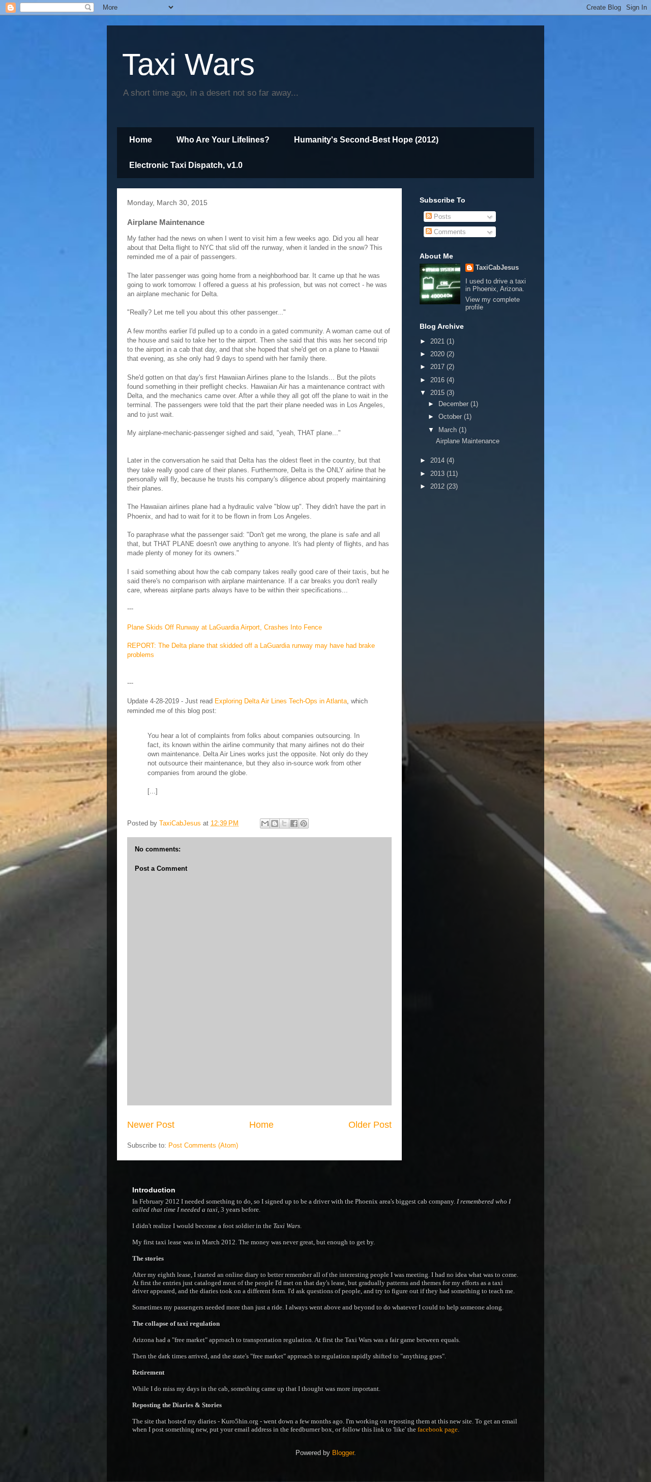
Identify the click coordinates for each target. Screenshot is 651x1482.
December (454, 404)
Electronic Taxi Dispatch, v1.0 (186, 165)
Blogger (343, 1453)
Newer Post (150, 1125)
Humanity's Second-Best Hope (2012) (366, 139)
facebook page (438, 1429)
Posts (441, 216)
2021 (438, 341)
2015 (438, 392)
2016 (438, 380)
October (451, 416)
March (448, 430)
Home (140, 139)
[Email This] (265, 823)
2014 (438, 460)
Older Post (370, 1125)
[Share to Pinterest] (304, 823)
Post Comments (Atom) (203, 1145)
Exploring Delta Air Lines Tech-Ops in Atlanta (281, 701)
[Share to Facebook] (294, 823)
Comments (449, 232)
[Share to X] (284, 823)
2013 (438, 473)
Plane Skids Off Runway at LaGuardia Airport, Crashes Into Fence (224, 627)
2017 (438, 366)
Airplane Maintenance (467, 441)
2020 (438, 354)
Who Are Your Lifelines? (223, 139)
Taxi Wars (188, 64)
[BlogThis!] (275, 823)
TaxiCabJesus (497, 267)
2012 (438, 486)
